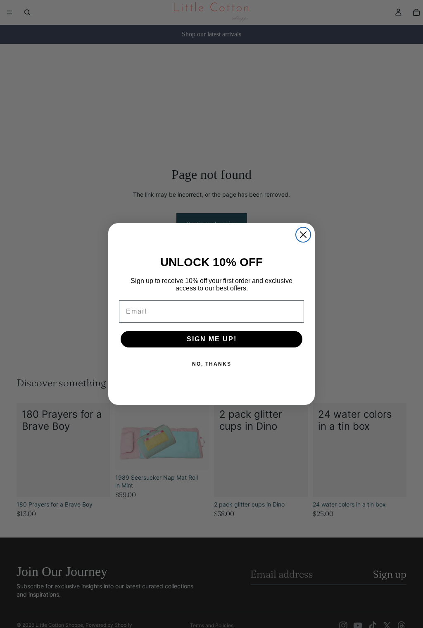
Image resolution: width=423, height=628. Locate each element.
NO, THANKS (211, 364)
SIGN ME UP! (212, 339)
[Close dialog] (303, 234)
